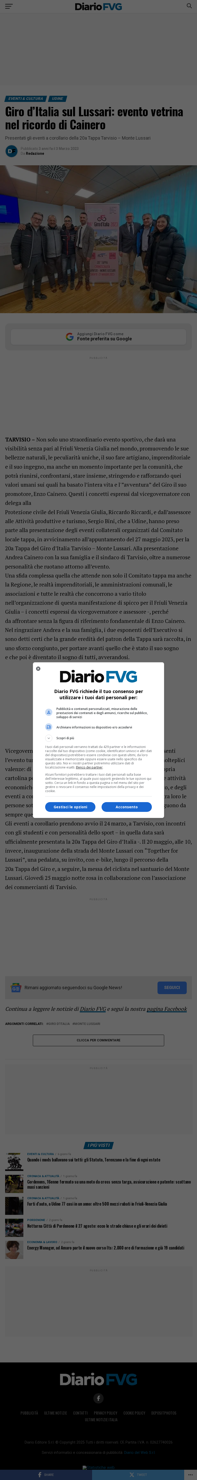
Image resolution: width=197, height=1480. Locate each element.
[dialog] (98, 740)
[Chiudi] (38, 669)
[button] (98, 738)
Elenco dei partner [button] (89, 767)
